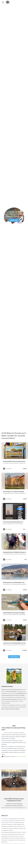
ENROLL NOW (14, 220)
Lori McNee (12, 738)
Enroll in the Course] (21, 756)
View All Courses (14, 656)
